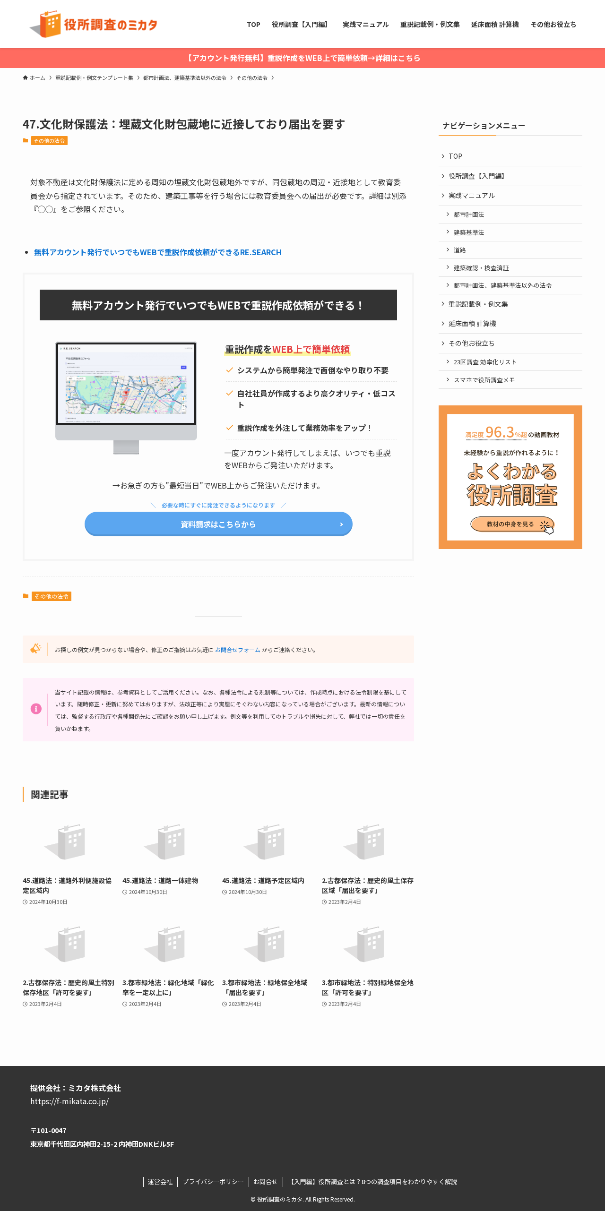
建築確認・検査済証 (481, 267)
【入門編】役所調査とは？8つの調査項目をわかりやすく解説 (372, 1181)
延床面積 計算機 (472, 323)
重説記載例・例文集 (478, 304)
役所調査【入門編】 (478, 175)
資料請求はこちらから (218, 524)
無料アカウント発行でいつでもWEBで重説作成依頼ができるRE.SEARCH (158, 252)
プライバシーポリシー (213, 1181)
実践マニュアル (472, 195)
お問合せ (265, 1181)
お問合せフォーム (237, 649)
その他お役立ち (472, 343)
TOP (455, 156)
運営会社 (160, 1181)
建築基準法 (469, 232)
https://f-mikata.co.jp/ (69, 1101)
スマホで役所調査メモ (484, 379)
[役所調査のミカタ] (92, 24)
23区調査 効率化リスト (485, 361)
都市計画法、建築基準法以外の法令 (503, 285)
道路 (460, 249)
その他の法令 (49, 140)
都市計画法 (469, 214)
